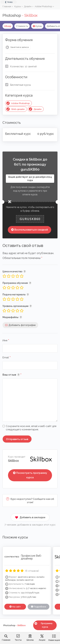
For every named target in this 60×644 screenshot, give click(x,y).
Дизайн (38, 109)
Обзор (7, 26)
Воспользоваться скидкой (31, 229)
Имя (5, 341)
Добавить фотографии (22, 325)
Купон (38, 26)
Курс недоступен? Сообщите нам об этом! (32, 501)
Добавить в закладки (32, 517)
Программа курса (46, 625)
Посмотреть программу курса (31, 475)
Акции (42, 640)
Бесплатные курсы (20, 85)
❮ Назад (8, 2)
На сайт (16, 606)
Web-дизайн (18, 109)
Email (6, 358)
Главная (6, 640)
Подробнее (39, 606)
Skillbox (13, 460)
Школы (30, 640)
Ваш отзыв (16, 374)
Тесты (18, 640)
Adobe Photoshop (20, 103)
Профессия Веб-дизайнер (31, 557)
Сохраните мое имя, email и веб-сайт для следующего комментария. (31, 428)
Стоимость (22, 26)
